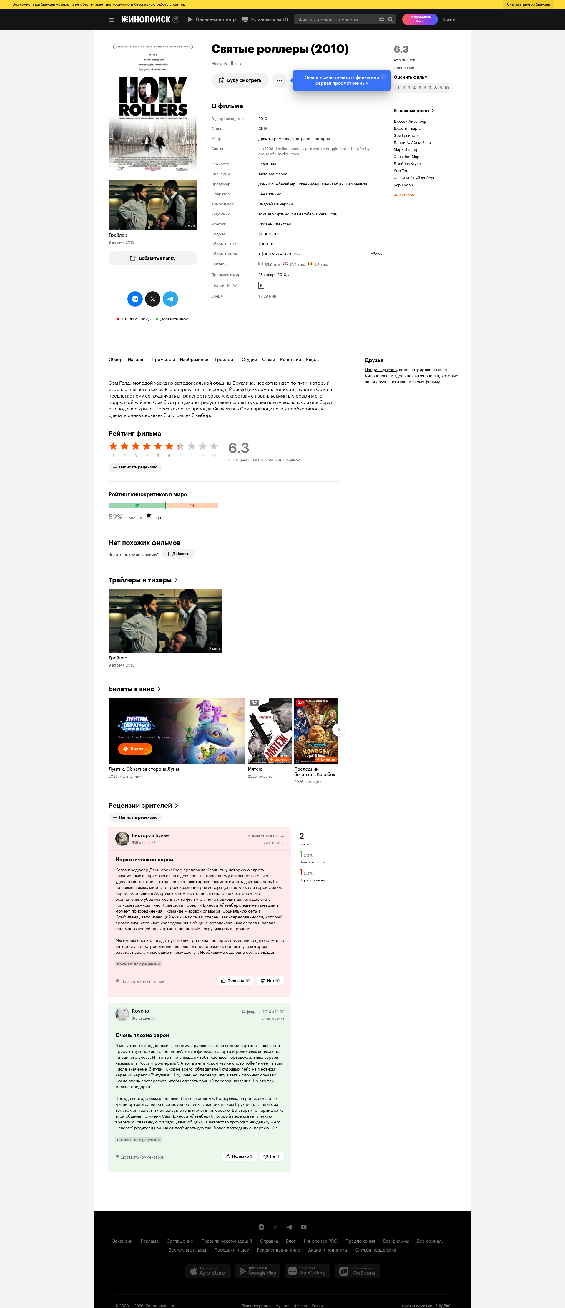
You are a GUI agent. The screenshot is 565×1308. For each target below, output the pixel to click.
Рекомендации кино (278, 1249)
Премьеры (163, 359)
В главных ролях (412, 110)
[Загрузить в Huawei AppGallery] (307, 1271)
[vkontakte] (135, 299)
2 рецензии (404, 67)
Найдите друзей (381, 369)
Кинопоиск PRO (321, 1240)
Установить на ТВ (269, 19)
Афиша (300, 1305)
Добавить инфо (174, 318)
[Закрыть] (383, 76)
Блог (291, 1240)
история (322, 138)
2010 (262, 118)
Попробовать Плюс (420, 19)
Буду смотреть (244, 80)
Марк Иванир (406, 149)
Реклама (150, 1240)
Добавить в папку (157, 258)
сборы (377, 253)
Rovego (140, 1011)
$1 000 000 (269, 233)
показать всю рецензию (138, 963)
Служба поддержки (375, 1249)
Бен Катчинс (269, 193)
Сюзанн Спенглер (274, 223)
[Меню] (111, 20)
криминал (281, 138)
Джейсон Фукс (407, 163)
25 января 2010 (272, 274)
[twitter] (152, 299)
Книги (317, 1305)
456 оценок (404, 59)
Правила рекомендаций (226, 1240)
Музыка (282, 1305)
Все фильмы (396, 1240)
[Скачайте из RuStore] (357, 1271)
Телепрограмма (256, 1305)
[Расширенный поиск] (381, 19)
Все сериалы (431, 1240)
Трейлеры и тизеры (140, 580)
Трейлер (118, 235)
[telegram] (170, 299)
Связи (268, 359)
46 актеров (404, 194)
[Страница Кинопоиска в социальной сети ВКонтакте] (261, 1227)
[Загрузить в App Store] (208, 1271)
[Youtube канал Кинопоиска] (303, 1227)
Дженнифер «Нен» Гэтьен (321, 183)
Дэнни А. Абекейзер (276, 183)
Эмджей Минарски (275, 203)
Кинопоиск (156, 1305)
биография (302, 138)
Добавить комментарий (142, 981)
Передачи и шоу (231, 1249)
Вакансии (122, 1240)
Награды (137, 359)
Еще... (312, 359)
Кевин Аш (267, 163)
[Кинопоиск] (146, 19)
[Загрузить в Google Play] (257, 1271)
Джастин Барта (407, 128)
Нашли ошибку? (137, 318)
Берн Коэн (403, 184)
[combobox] (335, 19)
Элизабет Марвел (410, 156)
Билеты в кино (132, 689)
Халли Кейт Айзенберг (414, 177)
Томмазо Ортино (273, 213)
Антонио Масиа (272, 173)
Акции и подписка (327, 1249)
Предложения (360, 1240)
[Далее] (338, 729)
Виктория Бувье (150, 835)
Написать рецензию (138, 466)
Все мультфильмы (187, 1249)
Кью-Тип (401, 170)
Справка (269, 1240)
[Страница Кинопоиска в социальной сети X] (275, 1227)
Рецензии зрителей (140, 806)
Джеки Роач (326, 213)
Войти (449, 19)
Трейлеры (226, 359)
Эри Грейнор (406, 135)
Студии (249, 359)
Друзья (374, 360)
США (262, 128)
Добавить (181, 553)
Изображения (195, 359)
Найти (390, 19)
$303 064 (267, 243)
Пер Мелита (356, 183)
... (371, 183)
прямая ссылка (271, 842)
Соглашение (180, 1240)
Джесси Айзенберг (411, 121)
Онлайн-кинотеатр (216, 19)
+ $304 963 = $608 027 (279, 253)
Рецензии (290, 359)
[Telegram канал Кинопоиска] (289, 1227)
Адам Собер (302, 213)
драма (264, 138)
